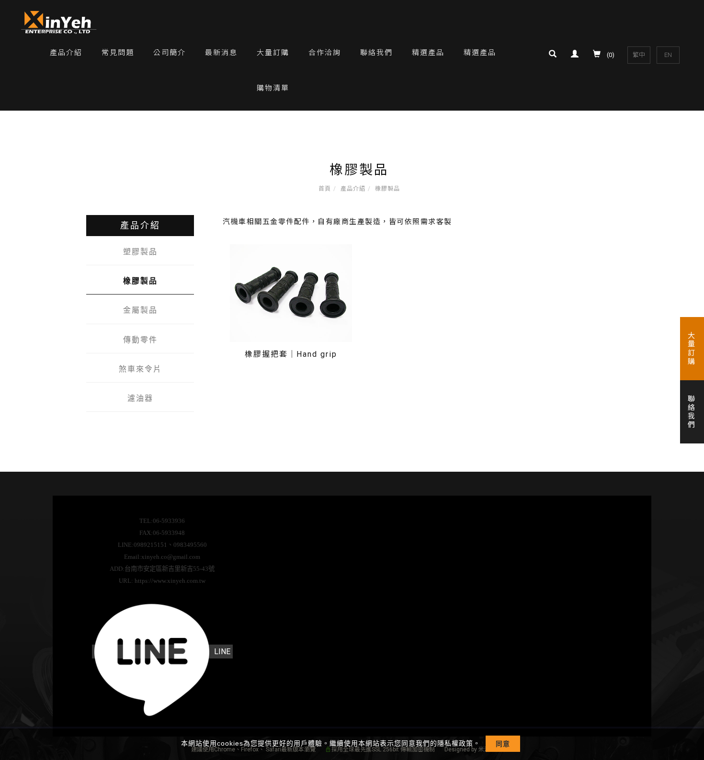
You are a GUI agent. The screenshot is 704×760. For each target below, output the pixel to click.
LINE (222, 651)
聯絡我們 (376, 52)
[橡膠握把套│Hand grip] (291, 292)
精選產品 (428, 52)
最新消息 (221, 52)
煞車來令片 (140, 369)
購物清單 (273, 88)
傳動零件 (140, 340)
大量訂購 (273, 52)
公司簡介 (169, 52)
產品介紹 (66, 52)
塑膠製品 (140, 252)
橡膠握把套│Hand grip (291, 354)
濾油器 (140, 398)
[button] (555, 55)
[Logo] (59, 21)
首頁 (324, 188)
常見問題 (118, 52)
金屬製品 (140, 310)
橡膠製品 (387, 188)
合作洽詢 (324, 52)
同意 (503, 744)
